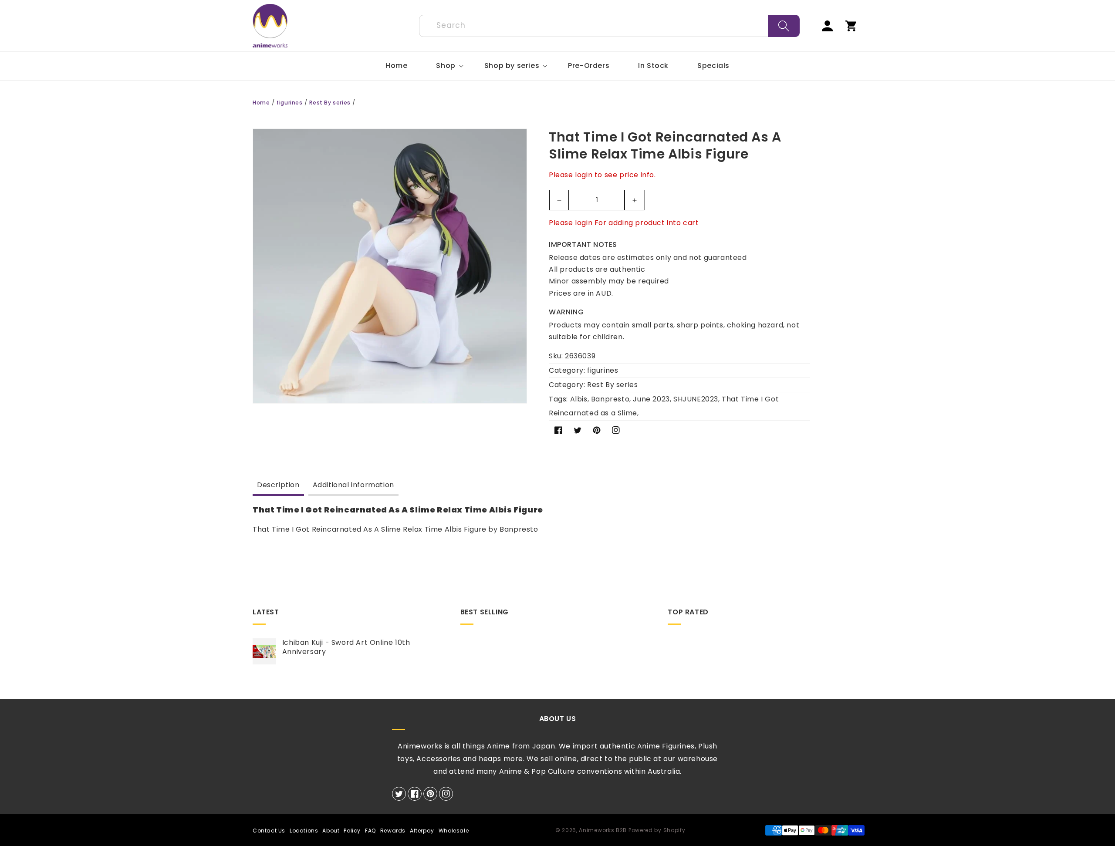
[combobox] (609, 26)
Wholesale (454, 830)
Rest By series (329, 102)
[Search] (784, 26)
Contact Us (269, 830)
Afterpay (422, 830)
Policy (352, 830)
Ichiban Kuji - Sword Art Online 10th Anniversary (346, 647)
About (330, 830)
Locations (304, 830)
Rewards (392, 830)
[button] (446, 66)
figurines (289, 102)
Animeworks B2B (603, 830)
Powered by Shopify (657, 830)
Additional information (353, 485)
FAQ (370, 830)
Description (278, 485)
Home (261, 102)
